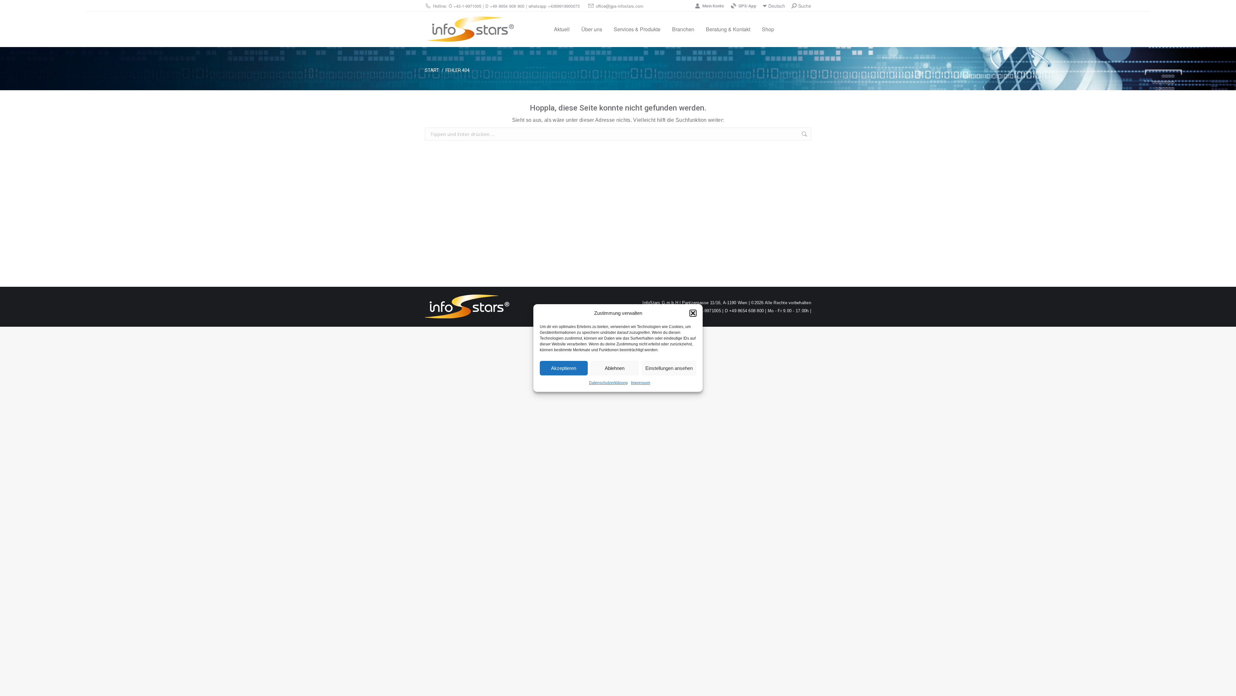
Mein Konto (713, 6)
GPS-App (747, 6)
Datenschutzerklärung (608, 383)
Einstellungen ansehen (669, 368)
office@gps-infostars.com (619, 6)
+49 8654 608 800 (507, 6)
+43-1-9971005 (467, 6)
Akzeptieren (563, 368)
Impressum (640, 383)
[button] (693, 313)
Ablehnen (614, 368)
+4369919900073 (564, 6)
